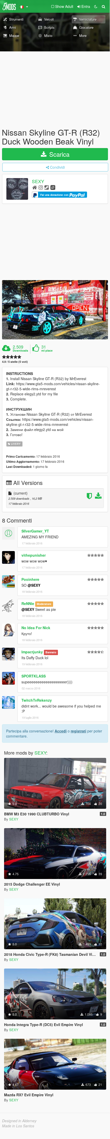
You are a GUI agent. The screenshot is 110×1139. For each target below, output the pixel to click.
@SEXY (34, 585)
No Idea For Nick (35, 627)
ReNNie (27, 603)
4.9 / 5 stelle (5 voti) (15, 361)
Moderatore (44, 604)
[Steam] (46, 187)
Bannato (50, 652)
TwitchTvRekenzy (36, 700)
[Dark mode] (95, 6)
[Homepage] (34, 187)
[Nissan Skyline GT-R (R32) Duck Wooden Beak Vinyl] (55, 309)
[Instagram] (40, 187)
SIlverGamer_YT (35, 531)
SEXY (38, 181)
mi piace (47, 350)
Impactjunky (32, 651)
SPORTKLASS (33, 676)
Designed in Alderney (19, 1120)
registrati (78, 730)
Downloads (20, 350)
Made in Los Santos (18, 1125)
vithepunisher (33, 555)
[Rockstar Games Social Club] (53, 187)
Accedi (61, 730)
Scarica (58, 154)
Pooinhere (30, 579)
